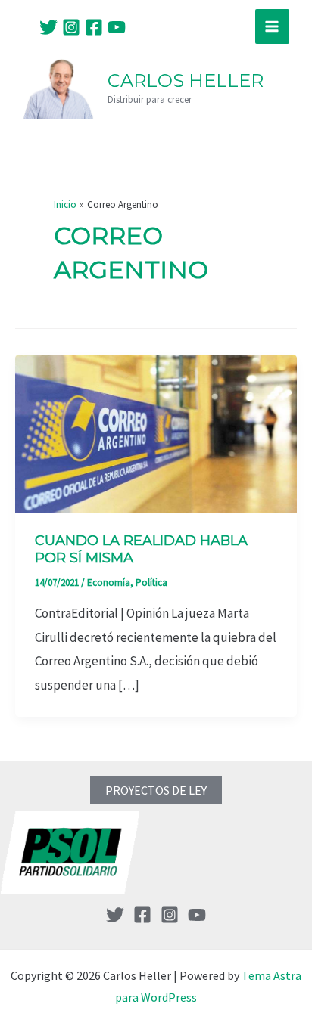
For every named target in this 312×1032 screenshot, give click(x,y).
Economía (108, 582)
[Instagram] (71, 27)
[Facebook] (94, 27)
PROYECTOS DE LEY (156, 790)
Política (151, 582)
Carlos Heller (186, 80)
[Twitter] (48, 27)
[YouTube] (116, 27)
